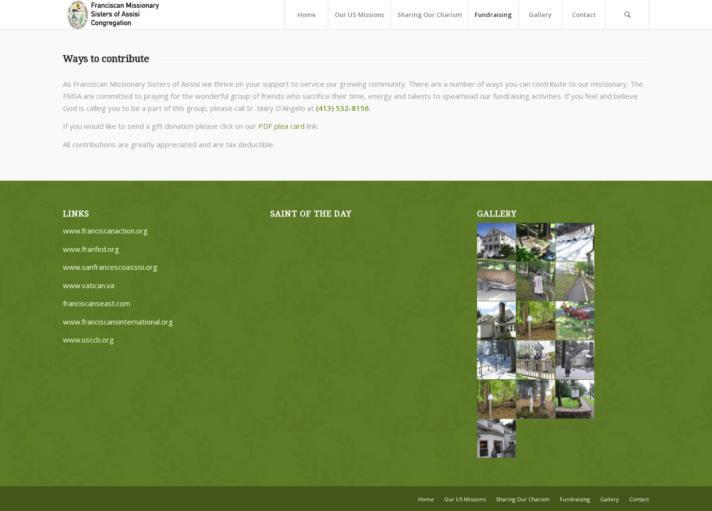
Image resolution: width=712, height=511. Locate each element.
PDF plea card (281, 126)
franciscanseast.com (96, 303)
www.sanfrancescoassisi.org (110, 267)
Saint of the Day (311, 214)
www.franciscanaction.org (105, 230)
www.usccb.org (88, 339)
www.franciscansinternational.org (118, 321)
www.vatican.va (88, 285)
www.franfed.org (91, 249)
